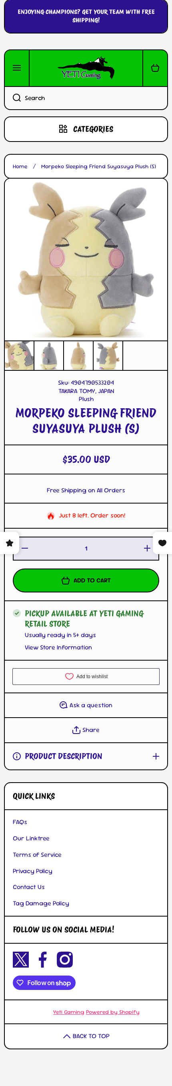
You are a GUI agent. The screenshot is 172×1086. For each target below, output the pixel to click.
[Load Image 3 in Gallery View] (78, 355)
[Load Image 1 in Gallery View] (19, 355)
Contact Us (29, 887)
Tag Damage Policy (41, 903)
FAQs (20, 822)
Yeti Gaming (68, 1011)
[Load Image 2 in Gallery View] (48, 355)
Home (20, 166)
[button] (155, 68)
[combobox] (86, 98)
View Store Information (58, 647)
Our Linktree (31, 838)
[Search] (12, 98)
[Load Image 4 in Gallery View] (108, 355)
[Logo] (86, 68)
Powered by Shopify (113, 1011)
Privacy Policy (32, 871)
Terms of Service (37, 854)
